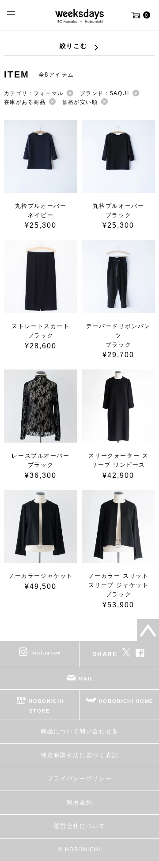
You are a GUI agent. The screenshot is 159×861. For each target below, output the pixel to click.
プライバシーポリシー (79, 778)
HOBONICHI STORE (46, 705)
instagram (46, 652)
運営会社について (79, 826)
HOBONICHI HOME (126, 701)
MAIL (86, 678)
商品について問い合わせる (79, 731)
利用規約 (80, 802)
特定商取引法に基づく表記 (79, 755)
